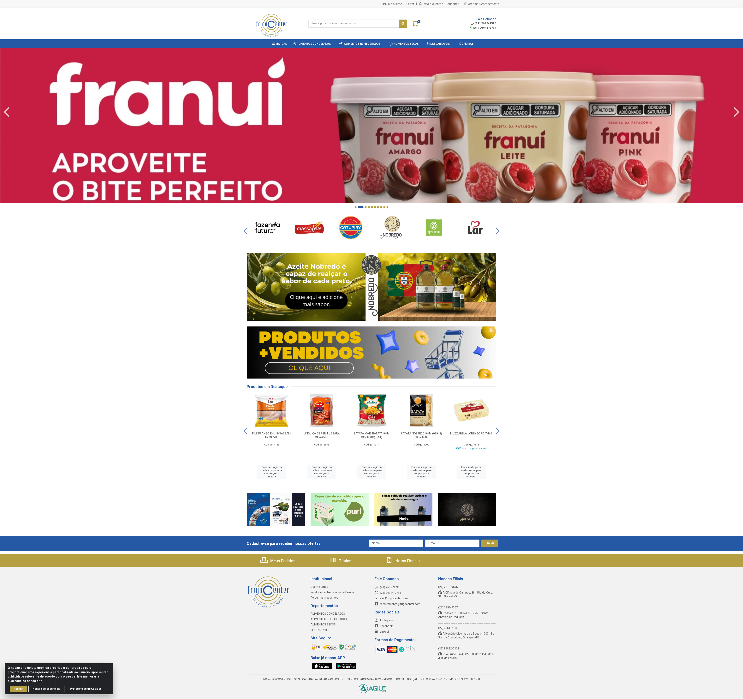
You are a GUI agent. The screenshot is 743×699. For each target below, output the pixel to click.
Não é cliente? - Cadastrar (441, 3)
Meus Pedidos (282, 561)
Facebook (386, 626)
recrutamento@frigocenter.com (400, 604)
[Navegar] (6, 112)
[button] (356, 207)
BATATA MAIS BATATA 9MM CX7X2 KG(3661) (371, 435)
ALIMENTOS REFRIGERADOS (329, 619)
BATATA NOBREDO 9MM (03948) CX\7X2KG (421, 435)
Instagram (386, 620)
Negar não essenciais (46, 688)
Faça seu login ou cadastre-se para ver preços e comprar (272, 472)
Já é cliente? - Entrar (400, 3)
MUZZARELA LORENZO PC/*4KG (471, 433)
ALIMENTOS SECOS (323, 624)
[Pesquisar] (403, 24)
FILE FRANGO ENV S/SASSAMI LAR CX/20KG (271, 435)
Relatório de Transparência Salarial (332, 592)
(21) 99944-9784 (484, 28)
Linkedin (384, 631)
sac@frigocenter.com (394, 598)
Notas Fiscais (407, 561)
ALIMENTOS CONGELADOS (328, 613)
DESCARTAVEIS (320, 630)
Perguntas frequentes (324, 597)
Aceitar (18, 688)
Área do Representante (483, 3)
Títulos (344, 561)
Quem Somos (319, 586)
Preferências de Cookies (86, 688)
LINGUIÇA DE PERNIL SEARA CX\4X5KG (322, 435)
